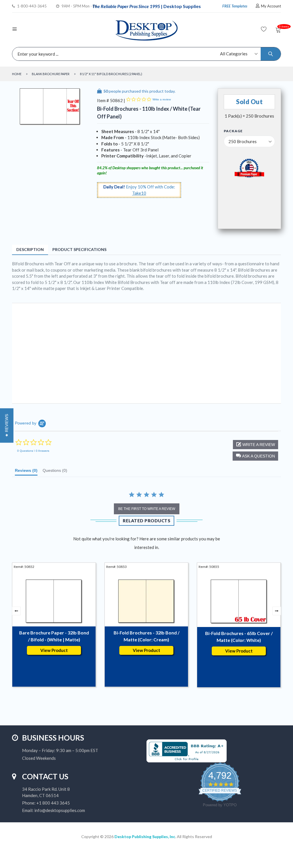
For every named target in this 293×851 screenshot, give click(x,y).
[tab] (26, 472)
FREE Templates (234, 6)
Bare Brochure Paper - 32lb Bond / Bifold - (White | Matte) (54, 636)
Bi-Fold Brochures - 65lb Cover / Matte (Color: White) (239, 636)
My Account (271, 6)
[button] (255, 456)
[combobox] (145, 54)
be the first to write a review (146, 509)
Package (233, 131)
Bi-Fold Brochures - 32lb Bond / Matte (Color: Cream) (146, 636)
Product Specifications (79, 249)
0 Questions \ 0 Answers (33, 450)
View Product (54, 650)
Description (30, 249)
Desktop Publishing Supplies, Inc (144, 836)
